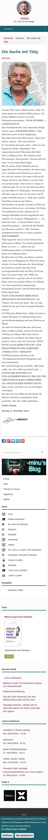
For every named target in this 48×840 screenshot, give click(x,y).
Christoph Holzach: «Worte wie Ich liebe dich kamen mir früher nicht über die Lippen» (21, 708)
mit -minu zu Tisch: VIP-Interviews (24, 550)
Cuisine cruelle (15, 560)
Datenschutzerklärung (14, 691)
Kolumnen (13, 539)
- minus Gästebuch (12, 678)
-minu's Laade (15, 575)
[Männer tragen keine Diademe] (22, 633)
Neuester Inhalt (15, 590)
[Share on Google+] (8, 441)
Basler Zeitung (9, 405)
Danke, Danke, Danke (14, 759)
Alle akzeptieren (24, 835)
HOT (5, 484)
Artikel (11, 545)
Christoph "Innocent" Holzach (22, 555)
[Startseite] (24, 8)
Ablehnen (7, 835)
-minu (24, 18)
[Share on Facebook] (4, 441)
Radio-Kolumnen (16, 519)
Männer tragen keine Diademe (18, 617)
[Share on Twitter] (13, 441)
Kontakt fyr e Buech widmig (16, 730)
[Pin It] (22, 441)
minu (10, 514)
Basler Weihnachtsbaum (15, 749)
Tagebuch (8, 494)
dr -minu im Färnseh (18, 524)
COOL (6, 479)
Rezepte (12, 565)
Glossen (20, 38)
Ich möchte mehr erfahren (14, 829)
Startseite (8, 38)
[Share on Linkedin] (18, 441)
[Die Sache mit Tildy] (24, 84)
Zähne (6, 499)
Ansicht (9, 656)
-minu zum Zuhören (17, 570)
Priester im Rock (11, 489)
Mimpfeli (12, 534)
